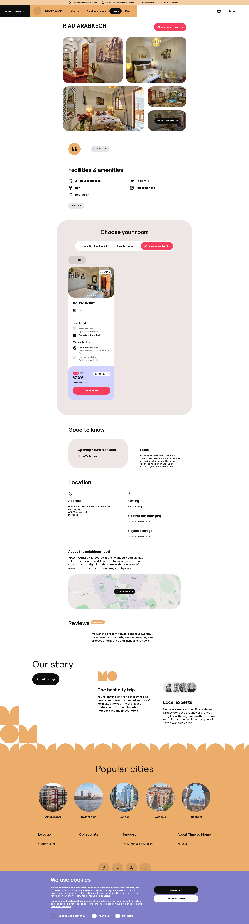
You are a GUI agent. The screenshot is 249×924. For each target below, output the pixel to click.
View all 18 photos (165, 120)
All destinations (46, 843)
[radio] (74, 328)
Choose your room (167, 27)
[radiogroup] (91, 332)
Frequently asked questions (138, 843)
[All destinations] (37, 11)
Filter (79, 259)
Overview (76, 10)
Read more (98, 148)
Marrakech (53, 11)
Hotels (115, 10)
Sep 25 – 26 (100, 374)
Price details (79, 382)
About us (43, 679)
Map (127, 10)
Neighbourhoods (96, 10)
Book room (92, 390)
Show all (75, 205)
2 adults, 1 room (125, 246)
